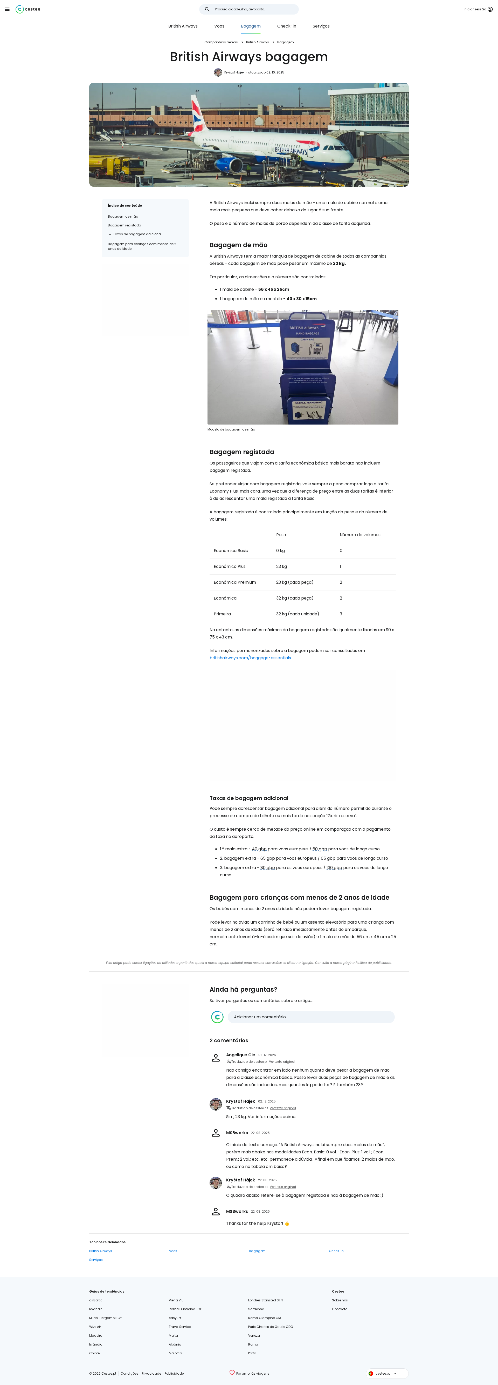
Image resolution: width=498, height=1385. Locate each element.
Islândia (95, 1344)
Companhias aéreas (221, 42)
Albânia (175, 1344)
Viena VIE (176, 1300)
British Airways (183, 26)
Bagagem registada (124, 225)
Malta (173, 1335)
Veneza (254, 1335)
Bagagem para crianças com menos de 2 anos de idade (142, 246)
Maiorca (175, 1353)
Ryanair (95, 1309)
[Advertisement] (145, 300)
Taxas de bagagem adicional (137, 234)
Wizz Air (95, 1327)
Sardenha (256, 1309)
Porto (252, 1353)
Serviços (321, 26)
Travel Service (180, 1327)
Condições (129, 1373)
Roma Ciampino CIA (264, 1318)
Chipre (94, 1353)
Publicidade (174, 1373)
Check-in (286, 26)
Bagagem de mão (123, 216)
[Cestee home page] (28, 9)
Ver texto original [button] (282, 1061)
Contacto (339, 1309)
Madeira (95, 1335)
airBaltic (95, 1300)
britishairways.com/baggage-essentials (250, 658)
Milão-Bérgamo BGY (105, 1318)
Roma (253, 1344)
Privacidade (151, 1373)
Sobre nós (340, 1300)
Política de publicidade (373, 962)
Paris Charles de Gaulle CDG (270, 1327)
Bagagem (251, 26)
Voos (219, 26)
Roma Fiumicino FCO (185, 1309)
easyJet (175, 1318)
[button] (7, 9)
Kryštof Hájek (234, 72)
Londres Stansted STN (265, 1300)
